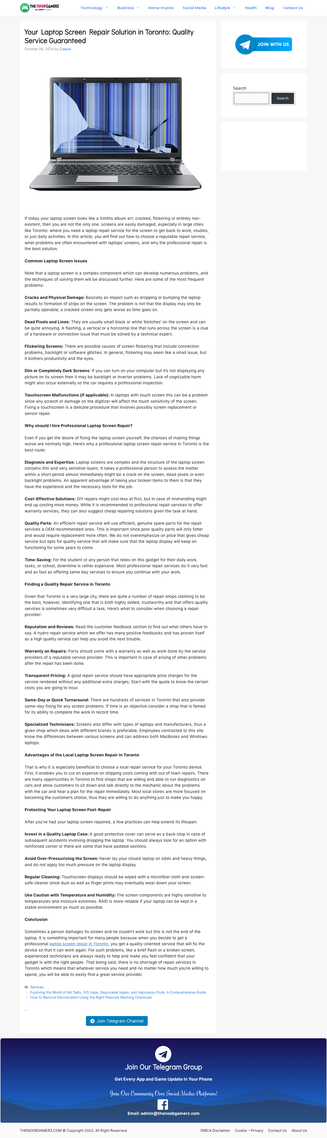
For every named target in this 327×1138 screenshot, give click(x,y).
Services (37, 987)
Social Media (194, 7)
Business (125, 7)
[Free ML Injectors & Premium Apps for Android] (39, 8)
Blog (269, 7)
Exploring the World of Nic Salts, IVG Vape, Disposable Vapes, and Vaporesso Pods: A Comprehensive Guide (118, 992)
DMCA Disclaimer (215, 1130)
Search (239, 88)
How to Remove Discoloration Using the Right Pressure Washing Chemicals (91, 997)
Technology (91, 7)
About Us (299, 1130)
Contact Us (293, 7)
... (26, 1008)
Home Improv (161, 7)
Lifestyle (222, 7)
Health (251, 7)
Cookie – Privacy (249, 1130)
